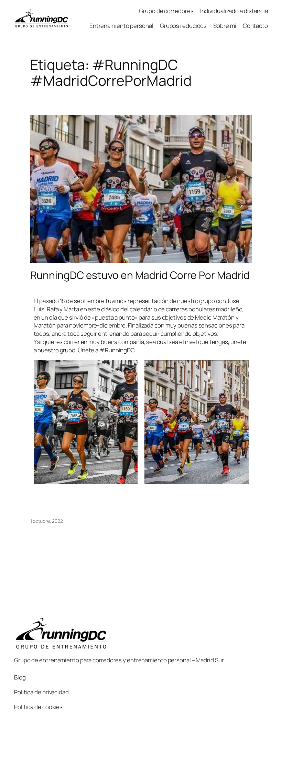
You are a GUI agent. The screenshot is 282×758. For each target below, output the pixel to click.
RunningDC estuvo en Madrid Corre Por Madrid (140, 275)
